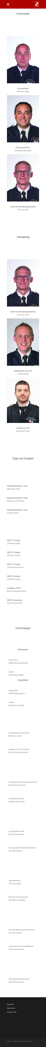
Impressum (11, 1008)
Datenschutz (11, 1012)
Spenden (10, 1004)
